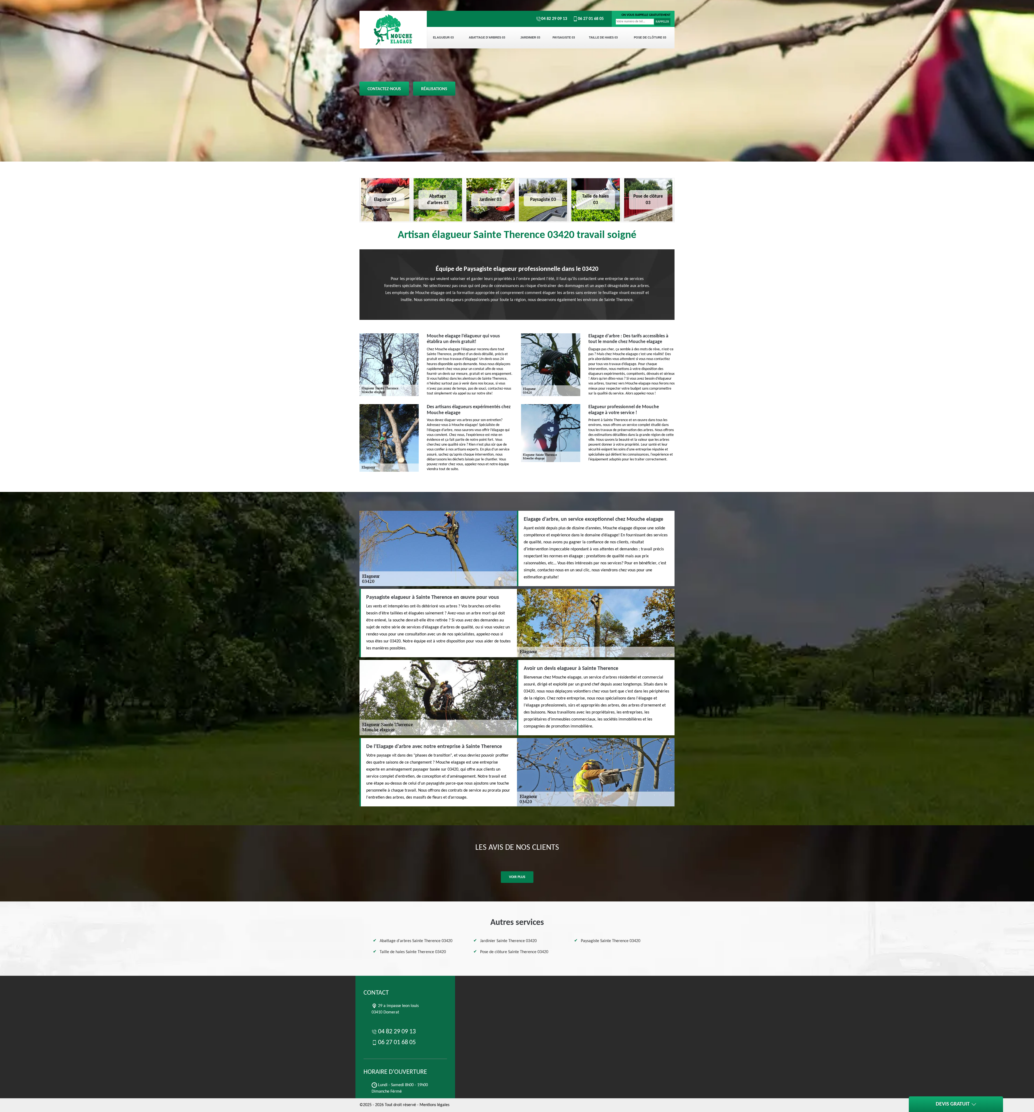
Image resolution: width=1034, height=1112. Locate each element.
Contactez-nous (384, 89)
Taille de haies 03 (603, 37)
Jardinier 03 (530, 37)
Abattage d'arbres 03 (487, 37)
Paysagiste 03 (564, 37)
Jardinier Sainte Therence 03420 (508, 941)
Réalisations (434, 89)
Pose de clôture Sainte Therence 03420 (514, 952)
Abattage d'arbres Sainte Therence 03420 (416, 941)
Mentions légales (434, 1105)
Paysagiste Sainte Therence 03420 (610, 941)
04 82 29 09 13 (554, 19)
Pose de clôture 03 (650, 37)
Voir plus (517, 877)
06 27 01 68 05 (591, 19)
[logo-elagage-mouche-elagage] (393, 29)
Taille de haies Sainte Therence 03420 (413, 952)
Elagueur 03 (443, 37)
